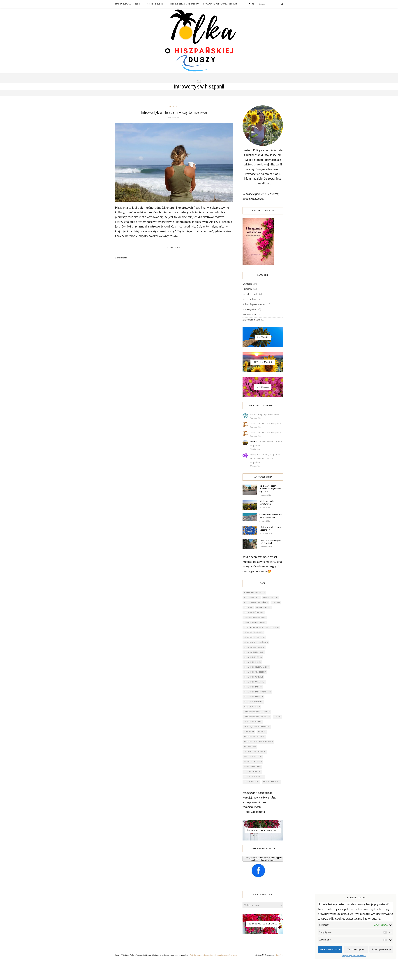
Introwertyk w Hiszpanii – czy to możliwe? (174, 112)
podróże (261, 732)
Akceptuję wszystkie (329, 949)
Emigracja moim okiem (268, 415)
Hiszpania (174, 107)
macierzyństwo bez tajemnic (257, 712)
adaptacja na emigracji (254, 592)
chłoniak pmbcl (263, 607)
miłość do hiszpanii (253, 722)
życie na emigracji (252, 771)
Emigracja (247, 284)
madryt (277, 717)
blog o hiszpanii (270, 597)
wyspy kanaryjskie (252, 766)
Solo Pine (279, 955)
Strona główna (123, 4)
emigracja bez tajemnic (254, 637)
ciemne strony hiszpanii (255, 622)
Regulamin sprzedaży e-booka (226, 955)
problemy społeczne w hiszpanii (258, 742)
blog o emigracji (251, 597)
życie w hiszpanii (251, 781)
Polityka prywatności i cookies (354, 956)
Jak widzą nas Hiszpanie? (269, 424)
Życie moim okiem (251, 320)
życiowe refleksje (271, 781)
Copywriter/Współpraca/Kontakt (220, 4)
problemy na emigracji (254, 737)
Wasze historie (249, 315)
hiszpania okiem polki (254, 652)
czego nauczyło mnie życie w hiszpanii (261, 627)
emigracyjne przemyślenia (256, 642)
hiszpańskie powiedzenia (255, 672)
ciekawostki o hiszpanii (254, 617)
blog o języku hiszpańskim (256, 602)
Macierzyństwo (250, 310)
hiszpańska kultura (253, 657)
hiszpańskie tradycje (253, 677)
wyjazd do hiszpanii (253, 761)
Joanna (253, 442)
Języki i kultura (250, 299)
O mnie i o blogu (154, 4)
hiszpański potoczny (253, 702)
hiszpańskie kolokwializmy (256, 667)
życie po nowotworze (254, 776)
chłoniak (248, 607)
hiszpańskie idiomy (252, 662)
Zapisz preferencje (381, 949)
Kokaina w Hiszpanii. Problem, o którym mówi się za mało (270, 489)
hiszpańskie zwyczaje (253, 697)
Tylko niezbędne (355, 949)
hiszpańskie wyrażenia (254, 682)
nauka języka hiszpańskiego (256, 727)
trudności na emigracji (255, 751)
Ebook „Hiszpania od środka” (184, 4)
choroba (276, 602)
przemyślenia (250, 746)
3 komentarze (121, 258)
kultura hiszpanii (252, 707)
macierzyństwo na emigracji (257, 717)
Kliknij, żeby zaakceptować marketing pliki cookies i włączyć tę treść (263, 859)
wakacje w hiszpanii (253, 756)
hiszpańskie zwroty (253, 687)
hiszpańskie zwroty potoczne (257, 692)
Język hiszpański (250, 294)
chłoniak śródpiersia (254, 612)
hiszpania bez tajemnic (254, 647)
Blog (137, 4)
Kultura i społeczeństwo (254, 304)
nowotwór (249, 732)
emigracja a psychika (253, 632)
